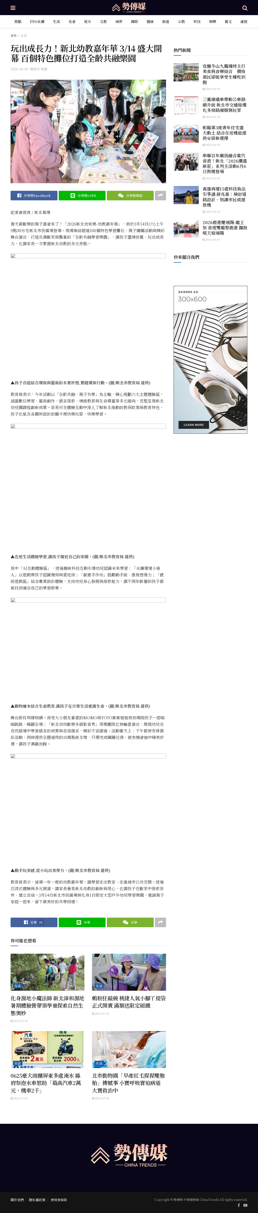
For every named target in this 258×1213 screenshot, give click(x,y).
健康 (150, 21)
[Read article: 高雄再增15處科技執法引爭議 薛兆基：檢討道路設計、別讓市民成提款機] (186, 195)
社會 (72, 21)
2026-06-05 (212, 89)
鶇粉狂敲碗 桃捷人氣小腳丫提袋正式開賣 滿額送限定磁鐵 (129, 1001)
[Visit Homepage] (129, 8)
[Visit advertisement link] (210, 360)
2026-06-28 (212, 117)
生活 (56, 21)
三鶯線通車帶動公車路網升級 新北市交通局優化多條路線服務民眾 (224, 104)
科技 (197, 21)
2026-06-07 (212, 239)
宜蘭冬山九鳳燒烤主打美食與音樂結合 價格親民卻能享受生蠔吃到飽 (224, 74)
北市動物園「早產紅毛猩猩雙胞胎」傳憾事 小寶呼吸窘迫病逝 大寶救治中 (128, 1083)
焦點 (17, 21)
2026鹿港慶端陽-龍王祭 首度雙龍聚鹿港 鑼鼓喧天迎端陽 (225, 227)
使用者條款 (59, 1199)
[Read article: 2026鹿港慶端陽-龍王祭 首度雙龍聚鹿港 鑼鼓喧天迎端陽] (186, 229)
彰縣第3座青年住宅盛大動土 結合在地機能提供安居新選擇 (224, 132)
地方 (87, 21)
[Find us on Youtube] (245, 1205)
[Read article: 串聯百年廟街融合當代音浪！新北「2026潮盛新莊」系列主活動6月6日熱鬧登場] (186, 162)
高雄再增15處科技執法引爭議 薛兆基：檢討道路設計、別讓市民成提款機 (224, 196)
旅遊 (165, 21)
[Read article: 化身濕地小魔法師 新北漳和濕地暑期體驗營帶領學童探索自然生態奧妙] (47, 972)
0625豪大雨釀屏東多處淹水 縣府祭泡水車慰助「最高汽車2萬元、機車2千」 (46, 1083)
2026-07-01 (101, 1013)
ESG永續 (37, 21)
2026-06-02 (212, 178)
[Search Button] (244, 7)
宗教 (181, 21)
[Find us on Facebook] (239, 1205)
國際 (134, 21)
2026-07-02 (20, 1021)
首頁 (14, 35)
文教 (103, 21)
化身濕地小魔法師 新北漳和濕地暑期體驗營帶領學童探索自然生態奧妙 (47, 1005)
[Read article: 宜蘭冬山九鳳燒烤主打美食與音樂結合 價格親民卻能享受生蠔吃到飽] (186, 72)
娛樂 (212, 21)
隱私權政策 (37, 1199)
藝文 (228, 21)
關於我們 (17, 1199)
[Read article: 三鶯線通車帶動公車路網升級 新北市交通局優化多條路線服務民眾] (186, 106)
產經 (243, 21)
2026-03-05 (19, 69)
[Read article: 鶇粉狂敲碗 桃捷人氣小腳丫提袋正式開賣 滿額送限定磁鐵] (129, 972)
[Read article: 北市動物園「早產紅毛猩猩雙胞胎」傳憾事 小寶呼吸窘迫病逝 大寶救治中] (129, 1049)
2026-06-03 (212, 211)
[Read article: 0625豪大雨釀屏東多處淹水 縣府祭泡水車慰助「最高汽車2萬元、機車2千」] (47, 1049)
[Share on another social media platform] (160, 195)
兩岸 (118, 21)
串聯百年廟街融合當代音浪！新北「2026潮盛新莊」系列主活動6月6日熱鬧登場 (225, 163)
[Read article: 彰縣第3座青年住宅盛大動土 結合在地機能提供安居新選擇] (186, 134)
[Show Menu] (13, 7)
